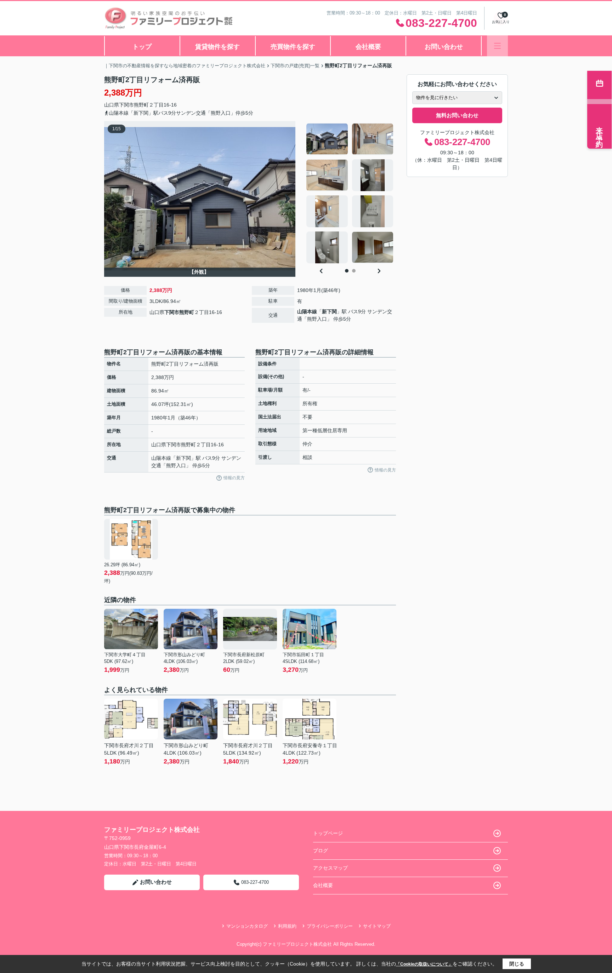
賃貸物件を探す (217, 46)
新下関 (329, 311)
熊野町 (141, 105)
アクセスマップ (330, 868)
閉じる (516, 964)
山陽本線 (307, 311)
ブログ (320, 850)
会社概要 (368, 46)
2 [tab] (354, 271)
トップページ (328, 833)
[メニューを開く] (497, 46)
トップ (142, 46)
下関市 (126, 105)
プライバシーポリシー (330, 926)
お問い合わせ (444, 46)
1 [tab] (346, 271)
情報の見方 (234, 477)
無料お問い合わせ (457, 115)
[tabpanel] (350, 193)
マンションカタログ (247, 926)
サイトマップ (377, 926)
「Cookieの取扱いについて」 (424, 964)
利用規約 (287, 926)
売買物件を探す (293, 46)
